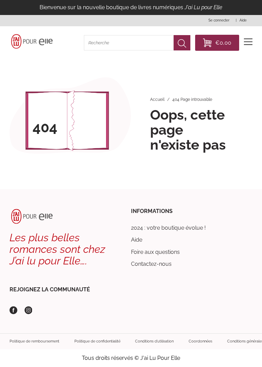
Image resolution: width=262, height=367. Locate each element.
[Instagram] (28, 310)
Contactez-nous (151, 264)
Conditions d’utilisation (154, 341)
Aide (136, 239)
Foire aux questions (155, 252)
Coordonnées (200, 341)
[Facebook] (13, 310)
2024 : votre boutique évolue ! (168, 228)
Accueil (157, 99)
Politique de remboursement (34, 341)
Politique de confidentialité (97, 341)
